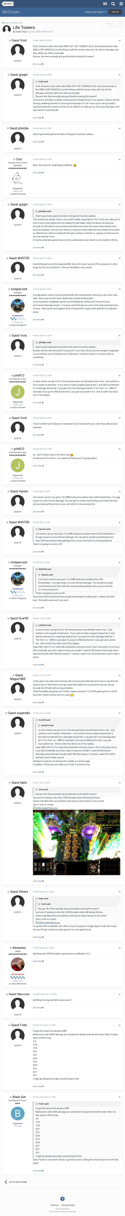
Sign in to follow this (13, 23)
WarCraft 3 (48, 31)
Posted (42, 40)
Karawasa (19, 948)
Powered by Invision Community (62, 1212)
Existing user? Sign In (95, 12)
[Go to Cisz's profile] (18, 178)
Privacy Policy (68, 1205)
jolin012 (19, 375)
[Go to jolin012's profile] (18, 392)
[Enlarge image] (74, 165)
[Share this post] (119, 40)
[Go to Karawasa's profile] (18, 964)
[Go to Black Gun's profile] (18, 1113)
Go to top (37, 64)
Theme (54, 1205)
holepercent (19, 289)
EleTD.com (10, 12)
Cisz (19, 159)
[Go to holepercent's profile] (18, 305)
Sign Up (115, 12)
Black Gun (19, 1097)
